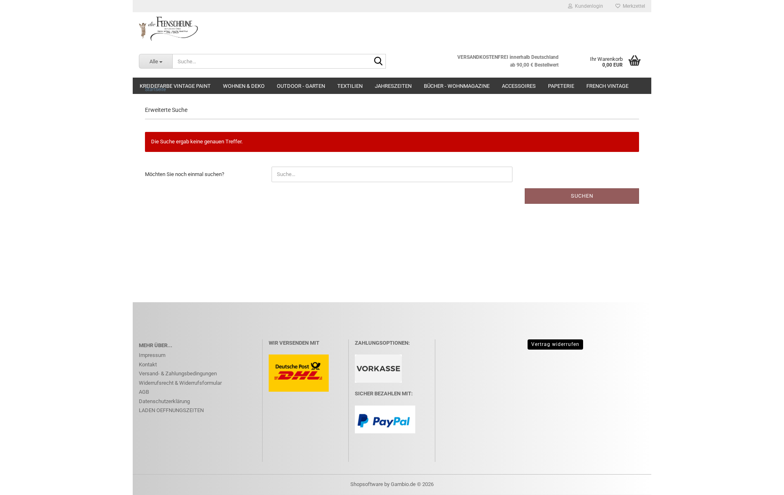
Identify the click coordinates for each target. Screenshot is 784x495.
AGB (144, 392)
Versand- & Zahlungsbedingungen (178, 373)
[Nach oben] (761, 483)
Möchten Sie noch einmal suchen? (184, 174)
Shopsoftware (366, 484)
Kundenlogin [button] (587, 6)
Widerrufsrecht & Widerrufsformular (180, 383)
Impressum (152, 355)
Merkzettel (632, 6)
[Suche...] (378, 61)
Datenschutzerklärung (164, 401)
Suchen (582, 196)
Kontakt (148, 364)
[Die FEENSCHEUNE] (392, 28)
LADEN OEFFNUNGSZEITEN (171, 410)
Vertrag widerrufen (555, 344)
